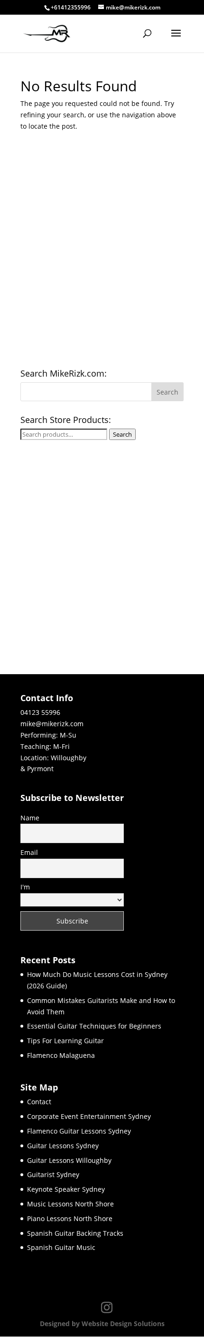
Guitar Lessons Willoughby (69, 1160)
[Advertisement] (102, 253)
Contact (39, 1101)
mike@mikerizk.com (51, 723)
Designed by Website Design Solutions (102, 1323)
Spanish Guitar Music (61, 1247)
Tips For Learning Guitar (65, 1040)
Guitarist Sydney (53, 1174)
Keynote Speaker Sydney (66, 1189)
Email (29, 852)
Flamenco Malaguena (61, 1055)
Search (122, 434)
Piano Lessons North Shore (69, 1218)
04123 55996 (40, 712)
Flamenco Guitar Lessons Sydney (79, 1130)
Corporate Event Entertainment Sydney (89, 1116)
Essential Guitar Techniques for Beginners (94, 1025)
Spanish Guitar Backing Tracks (75, 1233)
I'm (25, 886)
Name (29, 817)
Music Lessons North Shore (70, 1203)
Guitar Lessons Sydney (63, 1145)
